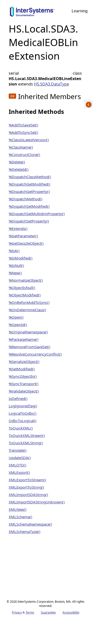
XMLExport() (19, 472)
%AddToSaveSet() (23, 124)
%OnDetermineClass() (27, 309)
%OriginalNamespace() (28, 331)
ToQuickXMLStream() (27, 435)
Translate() (18, 450)
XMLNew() (18, 509)
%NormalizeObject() (26, 280)
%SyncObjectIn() (23, 376)
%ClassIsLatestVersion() (29, 139)
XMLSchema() (20, 516)
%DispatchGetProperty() (29, 191)
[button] (12, 96)
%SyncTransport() (23, 383)
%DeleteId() (19, 169)
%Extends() (18, 228)
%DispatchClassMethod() (30, 176)
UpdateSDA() (20, 457)
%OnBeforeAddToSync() (29, 302)
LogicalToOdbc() (22, 413)
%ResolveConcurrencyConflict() (35, 354)
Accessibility (70, 612)
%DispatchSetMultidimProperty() (37, 213)
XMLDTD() (17, 465)
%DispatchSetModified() (29, 206)
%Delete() (17, 161)
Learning (80, 11)
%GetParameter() (23, 235)
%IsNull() (16, 265)
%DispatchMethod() (25, 198)
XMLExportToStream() (27, 479)
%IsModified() (20, 258)
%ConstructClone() (24, 154)
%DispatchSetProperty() (29, 221)
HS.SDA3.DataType (51, 84)
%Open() (16, 317)
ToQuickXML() (21, 428)
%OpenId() (18, 324)
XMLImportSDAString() (28, 494)
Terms (30, 612)
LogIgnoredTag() (23, 405)
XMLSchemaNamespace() (30, 524)
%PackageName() (23, 339)
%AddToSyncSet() (23, 132)
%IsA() (14, 250)
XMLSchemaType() (24, 531)
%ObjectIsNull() (22, 287)
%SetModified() (22, 368)
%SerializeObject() (24, 361)
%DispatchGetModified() (29, 184)
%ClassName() (21, 147)
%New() (15, 272)
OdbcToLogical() (22, 420)
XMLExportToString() (26, 487)
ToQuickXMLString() (26, 442)
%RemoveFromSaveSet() (29, 346)
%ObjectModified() (25, 294)
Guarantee (48, 612)
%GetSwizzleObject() (26, 243)
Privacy (17, 612)
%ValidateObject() (24, 391)
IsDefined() (18, 398)
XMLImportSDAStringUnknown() (37, 501)
